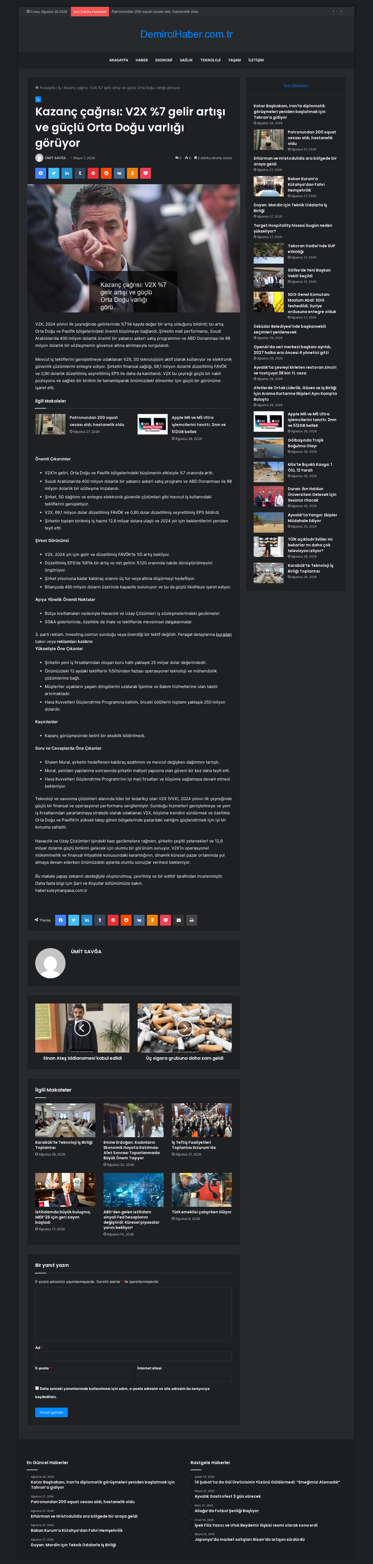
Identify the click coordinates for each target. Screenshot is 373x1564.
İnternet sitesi (149, 1368)
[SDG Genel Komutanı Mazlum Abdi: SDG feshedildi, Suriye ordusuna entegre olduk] (269, 302)
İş (59, 87)
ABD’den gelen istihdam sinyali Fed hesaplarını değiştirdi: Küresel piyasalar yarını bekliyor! (131, 1219)
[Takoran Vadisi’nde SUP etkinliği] (269, 253)
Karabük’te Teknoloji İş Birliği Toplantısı (64, 1145)
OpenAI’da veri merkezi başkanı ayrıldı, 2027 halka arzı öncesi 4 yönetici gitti (292, 349)
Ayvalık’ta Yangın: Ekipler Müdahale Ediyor (312, 517)
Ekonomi (163, 60)
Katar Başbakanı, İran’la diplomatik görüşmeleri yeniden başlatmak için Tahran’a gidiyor (289, 111)
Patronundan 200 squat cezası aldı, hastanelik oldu (312, 137)
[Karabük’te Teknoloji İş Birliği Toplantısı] (65, 1120)
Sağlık (186, 60)
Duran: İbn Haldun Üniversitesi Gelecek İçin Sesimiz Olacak (312, 494)
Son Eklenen (296, 85)
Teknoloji (210, 60)
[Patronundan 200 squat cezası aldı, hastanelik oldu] (50, 424)
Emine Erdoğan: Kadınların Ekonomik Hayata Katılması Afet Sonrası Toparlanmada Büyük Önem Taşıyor (131, 1150)
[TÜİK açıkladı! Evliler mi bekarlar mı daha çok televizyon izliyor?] (269, 547)
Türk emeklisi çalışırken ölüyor (202, 1212)
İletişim (256, 60)
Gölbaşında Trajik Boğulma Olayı (306, 443)
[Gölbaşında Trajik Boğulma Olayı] (269, 447)
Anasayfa (118, 60)
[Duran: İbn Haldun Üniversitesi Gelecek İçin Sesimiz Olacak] (269, 496)
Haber (142, 60)
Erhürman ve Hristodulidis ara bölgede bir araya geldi (157, 11)
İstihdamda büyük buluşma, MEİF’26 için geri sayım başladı (63, 1217)
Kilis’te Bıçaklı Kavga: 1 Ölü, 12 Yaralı (310, 467)
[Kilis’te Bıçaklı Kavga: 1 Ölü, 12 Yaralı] (269, 472)
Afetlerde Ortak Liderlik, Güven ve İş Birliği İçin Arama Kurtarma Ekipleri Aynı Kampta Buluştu (295, 393)
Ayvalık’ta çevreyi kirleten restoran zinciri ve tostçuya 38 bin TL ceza (295, 370)
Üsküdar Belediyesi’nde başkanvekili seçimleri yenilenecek (290, 329)
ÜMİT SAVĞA (55, 158)
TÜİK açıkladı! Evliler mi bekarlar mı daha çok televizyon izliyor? (310, 545)
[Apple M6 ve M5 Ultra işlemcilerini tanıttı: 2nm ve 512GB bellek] (153, 424)
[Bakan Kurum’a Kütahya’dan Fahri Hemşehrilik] (269, 186)
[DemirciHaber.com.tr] (186, 34)
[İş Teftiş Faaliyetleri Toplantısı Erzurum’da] (202, 1120)
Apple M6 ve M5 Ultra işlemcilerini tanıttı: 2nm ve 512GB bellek (199, 424)
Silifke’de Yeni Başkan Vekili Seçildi (309, 273)
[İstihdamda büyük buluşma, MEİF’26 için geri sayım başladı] (65, 1190)
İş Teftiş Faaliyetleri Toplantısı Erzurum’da (194, 1145)
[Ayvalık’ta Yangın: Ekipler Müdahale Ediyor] (269, 522)
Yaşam (234, 60)
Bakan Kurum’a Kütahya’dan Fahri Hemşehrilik (306, 184)
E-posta (43, 1368)
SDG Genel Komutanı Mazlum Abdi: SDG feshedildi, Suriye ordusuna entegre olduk (312, 303)
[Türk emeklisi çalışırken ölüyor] (202, 1190)
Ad (39, 1347)
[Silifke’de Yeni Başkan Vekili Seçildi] (269, 277)
